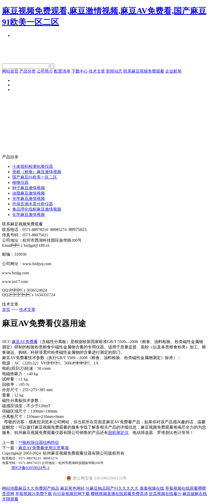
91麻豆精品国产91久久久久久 (112, 488)
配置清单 (62, 71)
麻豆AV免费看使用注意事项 (43, 448)
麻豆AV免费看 (25, 341)
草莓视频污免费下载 (33, 494)
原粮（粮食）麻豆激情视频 (36, 172)
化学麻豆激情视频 (28, 214)
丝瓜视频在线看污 (165, 494)
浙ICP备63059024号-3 (30, 468)
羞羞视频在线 (152, 488)
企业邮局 (173, 71)
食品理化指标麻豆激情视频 (36, 209)
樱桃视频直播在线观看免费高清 (119, 494)
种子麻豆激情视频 (28, 188)
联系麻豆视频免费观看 (143, 71)
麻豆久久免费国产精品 (38, 488)
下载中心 (79, 71)
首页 (6, 309)
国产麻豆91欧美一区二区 (34, 177)
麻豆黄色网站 (72, 488)
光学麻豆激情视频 (28, 198)
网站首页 (10, 71)
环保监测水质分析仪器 (32, 204)
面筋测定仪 (118, 432)
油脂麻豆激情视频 (28, 193)
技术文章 (97, 71)
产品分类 (27, 71)
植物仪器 (20, 182)
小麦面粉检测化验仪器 (32, 166)
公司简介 (45, 71)
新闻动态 (114, 71)
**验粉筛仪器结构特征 (38, 442)
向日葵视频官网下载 (71, 494)
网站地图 (10, 488)
